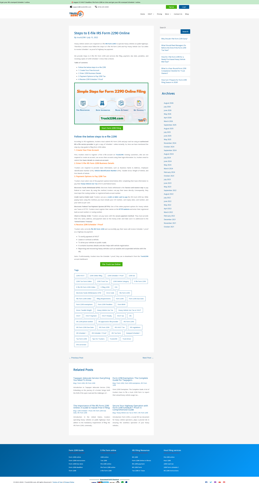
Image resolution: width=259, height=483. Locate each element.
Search (163, 27)
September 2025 (170, 125)
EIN (116, 287)
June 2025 (167, 136)
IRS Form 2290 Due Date (85, 327)
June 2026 (167, 110)
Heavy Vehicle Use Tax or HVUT (129, 310)
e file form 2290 (105, 471)
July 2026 (167, 107)
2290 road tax (169, 464)
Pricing (159, 14)
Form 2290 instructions (77, 460)
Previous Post (76, 358)
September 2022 (170, 190)
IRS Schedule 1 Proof (99, 333)
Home (142, 14)
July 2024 (167, 158)
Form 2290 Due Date (136, 299)
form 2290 (72, 471)
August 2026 (168, 103)
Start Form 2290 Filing (111, 128)
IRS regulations (135, 327)
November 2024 (170, 143)
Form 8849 (121, 304)
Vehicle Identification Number (106, 171)
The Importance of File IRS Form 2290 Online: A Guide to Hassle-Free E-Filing (91, 406)
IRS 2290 (135, 457)
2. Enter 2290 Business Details (89, 73)
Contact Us (178, 14)
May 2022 (167, 205)
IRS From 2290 (104, 327)
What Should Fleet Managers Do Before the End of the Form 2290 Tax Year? (173, 47)
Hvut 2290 (167, 460)
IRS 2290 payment (138, 464)
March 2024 (168, 168)
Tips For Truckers (98, 339)
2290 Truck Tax (102, 281)
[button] (153, 13)
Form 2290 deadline (76, 467)
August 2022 (168, 194)
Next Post (148, 358)
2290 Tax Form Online (84, 281)
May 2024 (167, 165)
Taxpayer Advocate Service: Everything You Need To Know (91, 379)
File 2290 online (105, 464)
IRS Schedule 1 (81, 333)
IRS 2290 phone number (84, 322)
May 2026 (167, 114)
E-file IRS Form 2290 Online (85, 287)
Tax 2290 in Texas (138, 471)
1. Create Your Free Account (88, 70)
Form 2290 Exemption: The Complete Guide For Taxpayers (130, 379)
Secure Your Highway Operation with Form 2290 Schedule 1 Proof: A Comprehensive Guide (130, 407)
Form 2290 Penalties (105, 304)
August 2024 (168, 154)
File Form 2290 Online (83, 299)
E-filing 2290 (105, 287)
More (167, 14)
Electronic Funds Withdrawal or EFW (88, 293)
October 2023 (169, 176)
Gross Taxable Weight (84, 310)
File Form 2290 (124, 293)
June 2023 (167, 183)
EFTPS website (124, 209)
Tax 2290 (103, 460)
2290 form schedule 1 (171, 467)
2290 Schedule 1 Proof (115, 276)
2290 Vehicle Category (121, 281)
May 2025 (167, 139)
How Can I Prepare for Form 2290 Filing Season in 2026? (174, 81)
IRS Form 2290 (110, 44)
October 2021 (169, 227)
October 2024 (169, 147)
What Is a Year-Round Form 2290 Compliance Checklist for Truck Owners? (173, 70)
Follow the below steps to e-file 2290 (92, 67)
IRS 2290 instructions (171, 471)
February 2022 (169, 216)
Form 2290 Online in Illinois (141, 460)
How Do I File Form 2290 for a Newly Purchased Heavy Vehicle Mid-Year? (173, 59)
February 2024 (169, 172)
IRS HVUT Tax (120, 327)
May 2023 (167, 187)
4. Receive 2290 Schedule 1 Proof (90, 79)
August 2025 (168, 128)
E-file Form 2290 (140, 281)
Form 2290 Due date (76, 464)
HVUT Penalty (107, 316)
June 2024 (167, 161)
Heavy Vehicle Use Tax (89, 184)
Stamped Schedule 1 (133, 333)
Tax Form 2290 (81, 339)
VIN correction (81, 345)
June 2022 (167, 201)
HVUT (150, 14)
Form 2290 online (75, 457)
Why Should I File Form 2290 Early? (174, 39)
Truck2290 (120, 155)
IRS (130, 316)
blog (74, 383)
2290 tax (132, 276)
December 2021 (170, 219)
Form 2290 (120, 299)
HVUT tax (120, 316)
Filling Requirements (104, 299)
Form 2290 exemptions (84, 304)
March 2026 (168, 121)
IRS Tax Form (116, 333)
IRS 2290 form (137, 467)
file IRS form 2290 (97, 229)
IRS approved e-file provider (108, 322)
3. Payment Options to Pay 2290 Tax (92, 76)
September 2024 (170, 150)
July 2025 (167, 132)
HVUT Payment (91, 316)
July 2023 (167, 179)
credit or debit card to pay (118, 197)
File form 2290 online (107, 467)
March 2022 (168, 212)
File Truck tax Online (111, 264)
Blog (187, 14)
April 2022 (167, 208)
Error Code (110, 293)
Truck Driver (127, 339)
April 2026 (167, 118)
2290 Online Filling (96, 276)
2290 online (104, 457)
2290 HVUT (80, 276)
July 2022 (167, 198)
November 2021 (170, 223)
